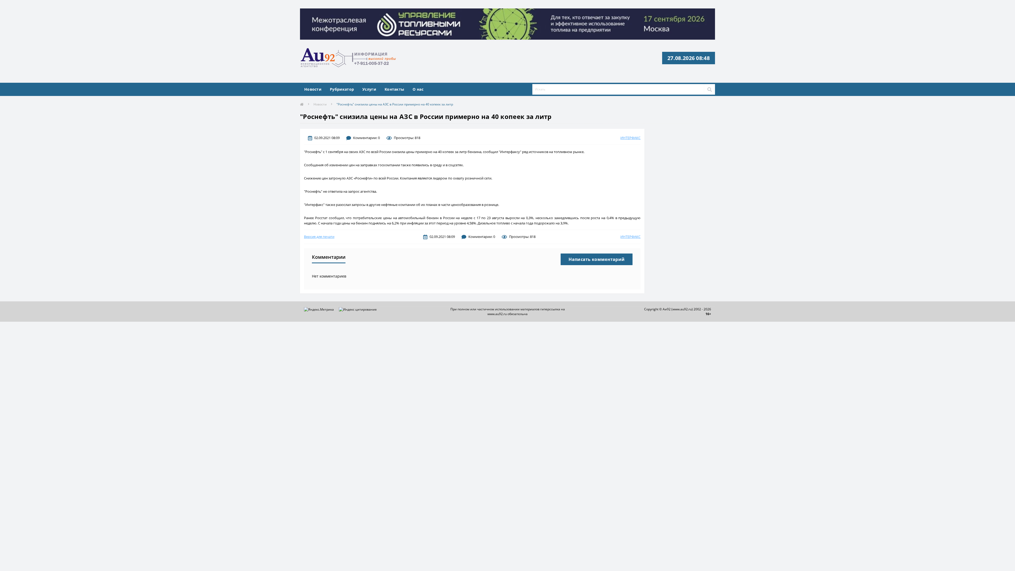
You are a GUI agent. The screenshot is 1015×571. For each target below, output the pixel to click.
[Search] (709, 89)
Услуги (369, 89)
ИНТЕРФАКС (630, 137)
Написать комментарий (597, 259)
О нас (418, 89)
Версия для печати (319, 236)
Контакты (394, 89)
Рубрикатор (342, 89)
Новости (312, 89)
